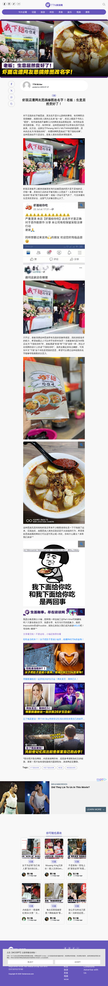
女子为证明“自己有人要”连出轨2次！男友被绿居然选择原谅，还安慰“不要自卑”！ (31, 867)
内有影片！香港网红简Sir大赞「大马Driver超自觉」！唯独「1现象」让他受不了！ (31, 911)
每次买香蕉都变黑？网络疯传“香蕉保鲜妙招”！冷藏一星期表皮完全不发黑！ (54, 911)
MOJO (77, 625)
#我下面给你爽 (48, 768)
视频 (79, 12)
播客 (87, 12)
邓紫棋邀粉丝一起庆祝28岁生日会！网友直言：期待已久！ (50, 679)
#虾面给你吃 (71, 768)
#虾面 (60, 768)
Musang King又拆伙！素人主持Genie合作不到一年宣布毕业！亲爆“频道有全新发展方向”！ (54, 867)
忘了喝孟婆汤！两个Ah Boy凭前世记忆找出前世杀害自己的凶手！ (54, 718)
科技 (52, 12)
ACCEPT (78, 962)
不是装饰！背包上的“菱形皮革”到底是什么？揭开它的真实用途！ (77, 867)
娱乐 (70, 12)
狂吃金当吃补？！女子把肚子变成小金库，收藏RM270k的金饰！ (53, 639)
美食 (61, 12)
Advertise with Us (91, 971)
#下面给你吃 (34, 768)
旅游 (43, 12)
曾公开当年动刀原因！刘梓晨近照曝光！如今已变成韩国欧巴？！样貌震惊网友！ (76, 911)
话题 (34, 12)
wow (66, 979)
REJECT (30, 962)
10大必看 (22, 12)
